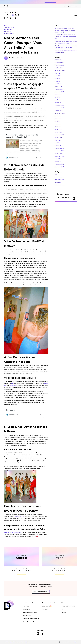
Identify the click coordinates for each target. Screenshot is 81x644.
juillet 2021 (58, 159)
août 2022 (58, 140)
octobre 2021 (58, 153)
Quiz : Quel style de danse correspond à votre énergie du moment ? (66, 46)
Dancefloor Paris (19, 516)
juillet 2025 (58, 76)
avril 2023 (57, 126)
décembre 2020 (59, 164)
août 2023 (58, 116)
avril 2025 (57, 84)
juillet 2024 (58, 94)
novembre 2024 (59, 92)
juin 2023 (57, 121)
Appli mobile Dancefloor (68, 606)
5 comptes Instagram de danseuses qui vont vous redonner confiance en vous (65, 36)
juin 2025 (57, 78)
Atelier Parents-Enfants (30, 612)
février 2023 (58, 129)
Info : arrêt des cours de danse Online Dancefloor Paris (65, 51)
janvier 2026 (58, 59)
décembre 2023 (59, 105)
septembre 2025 (60, 70)
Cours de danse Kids (29, 622)
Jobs (62, 603)
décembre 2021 (59, 148)
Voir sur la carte (21, 574)
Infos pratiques (8, 29)
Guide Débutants (9, 27)
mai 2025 (57, 81)
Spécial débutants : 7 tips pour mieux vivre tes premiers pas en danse (66, 42)
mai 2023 (57, 124)
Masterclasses (27, 615)
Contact (63, 612)
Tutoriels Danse (9, 33)
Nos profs (26, 606)
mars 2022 (58, 145)
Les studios (26, 609)
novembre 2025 (59, 65)
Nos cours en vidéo (28, 603)
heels (12, 383)
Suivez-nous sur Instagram (64, 196)
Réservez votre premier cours (13, 532)
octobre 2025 (59, 67)
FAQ (62, 609)
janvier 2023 (58, 132)
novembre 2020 (59, 167)
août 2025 (58, 73)
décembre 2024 (59, 89)
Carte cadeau (46, 606)
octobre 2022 (59, 137)
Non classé (7, 31)
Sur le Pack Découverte (50, 2)
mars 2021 (58, 161)
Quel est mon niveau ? (48, 603)
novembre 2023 (59, 108)
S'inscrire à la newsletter (40, 591)
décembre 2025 (59, 62)
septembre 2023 (60, 113)
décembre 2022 (59, 134)
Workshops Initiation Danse (31, 618)
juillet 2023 (58, 118)
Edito (5, 25)
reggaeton (13, 385)
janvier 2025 (58, 86)
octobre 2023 (59, 110)
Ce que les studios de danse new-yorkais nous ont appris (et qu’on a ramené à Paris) (65, 30)
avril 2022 (57, 143)
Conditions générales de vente (11, 642)
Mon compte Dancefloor (70, 6)
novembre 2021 (59, 151)
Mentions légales (25, 642)
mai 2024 (57, 100)
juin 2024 (57, 97)
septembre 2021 (59, 156)
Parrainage (45, 609)
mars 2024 (58, 102)
